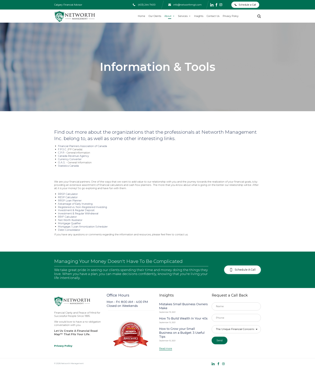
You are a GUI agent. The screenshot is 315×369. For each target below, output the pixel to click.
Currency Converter (70, 159)
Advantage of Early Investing (75, 203)
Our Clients (154, 16)
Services (183, 16)
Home (141, 16)
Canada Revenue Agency (73, 155)
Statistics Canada (68, 165)
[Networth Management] (74, 16)
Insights (198, 16)
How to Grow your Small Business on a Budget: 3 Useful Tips (182, 332)
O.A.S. (61, 162)
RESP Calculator (68, 197)
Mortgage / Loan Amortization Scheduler (83, 226)
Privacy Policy (231, 16)
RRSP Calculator (68, 193)
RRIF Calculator (67, 216)
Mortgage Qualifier (69, 223)
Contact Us (213, 16)
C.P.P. (61, 152)
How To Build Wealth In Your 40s (183, 318)
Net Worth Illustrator (70, 220)
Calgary (58, 4)
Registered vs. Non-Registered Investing (82, 207)
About (167, 16)
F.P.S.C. (62, 149)
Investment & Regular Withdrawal (78, 213)
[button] (245, 5)
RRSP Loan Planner (70, 200)
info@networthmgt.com (187, 4)
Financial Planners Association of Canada (82, 146)
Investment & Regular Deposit (76, 210)
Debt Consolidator (69, 229)
